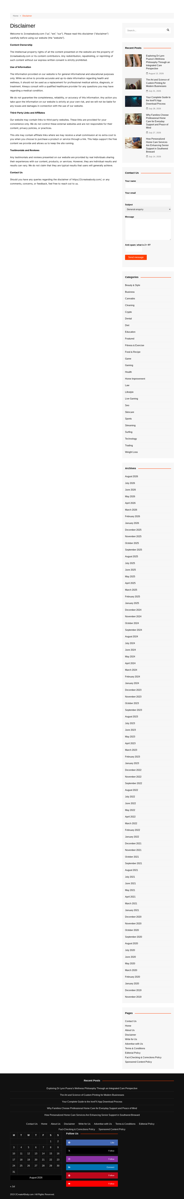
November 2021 (133, 850)
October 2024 (132, 623)
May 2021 (130, 890)
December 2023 (133, 690)
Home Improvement (135, 379)
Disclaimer (130, 1035)
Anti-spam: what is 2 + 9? (138, 245)
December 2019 (133, 990)
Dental (128, 318)
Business (130, 292)
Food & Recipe (132, 352)
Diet (127, 325)
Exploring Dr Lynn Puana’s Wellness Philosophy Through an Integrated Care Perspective (158, 62)
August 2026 (131, 476)
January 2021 (132, 910)
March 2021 (131, 903)
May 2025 (130, 576)
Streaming (130, 425)
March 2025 (131, 590)
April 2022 (130, 816)
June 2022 (130, 803)
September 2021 (133, 863)
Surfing (128, 432)
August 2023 (131, 716)
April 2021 (130, 897)
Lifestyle (129, 392)
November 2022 (133, 777)
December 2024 (133, 610)
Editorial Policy (132, 1053)
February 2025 (132, 596)
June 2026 (130, 490)
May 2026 (130, 496)
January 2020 (132, 983)
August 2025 (131, 556)
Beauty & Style (132, 285)
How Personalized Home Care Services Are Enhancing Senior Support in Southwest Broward (157, 145)
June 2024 (130, 650)
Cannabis (130, 298)
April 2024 (130, 663)
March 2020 (131, 970)
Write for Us (131, 1039)
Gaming (129, 365)
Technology (131, 439)
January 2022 (132, 837)
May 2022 (130, 810)
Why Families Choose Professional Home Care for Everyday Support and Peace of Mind (157, 121)
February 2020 (132, 977)
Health (128, 372)
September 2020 (133, 937)
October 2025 (132, 543)
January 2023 (132, 763)
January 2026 (132, 523)
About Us (130, 1030)
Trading (129, 445)
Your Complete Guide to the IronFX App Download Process (158, 100)
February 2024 (132, 676)
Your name (130, 181)
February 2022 (132, 830)
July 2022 (130, 796)
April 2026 (130, 503)
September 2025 (133, 550)
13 (36, 1153)
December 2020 (133, 917)
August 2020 (131, 943)
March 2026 (131, 510)
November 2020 (133, 923)
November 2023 (133, 696)
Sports (128, 418)
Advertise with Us (134, 1044)
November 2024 (133, 616)
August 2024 (131, 636)
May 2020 (130, 963)
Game (128, 358)
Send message (136, 257)
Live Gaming (131, 398)
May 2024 (130, 656)
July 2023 (130, 723)
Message (129, 217)
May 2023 (130, 736)
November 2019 (133, 997)
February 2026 (132, 516)
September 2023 (133, 710)
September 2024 (133, 630)
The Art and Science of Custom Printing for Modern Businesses (157, 82)
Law (127, 385)
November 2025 (133, 536)
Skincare (129, 412)
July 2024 (130, 643)
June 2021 (130, 883)
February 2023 (132, 756)
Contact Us (130, 1021)
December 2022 (133, 770)
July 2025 (130, 563)
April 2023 (130, 743)
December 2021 (133, 843)
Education (130, 332)
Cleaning (129, 305)
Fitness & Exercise (134, 345)
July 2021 (130, 877)
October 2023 (132, 703)
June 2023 (130, 730)
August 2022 (131, 790)
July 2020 (130, 950)
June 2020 (130, 957)
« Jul (12, 1186)
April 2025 (130, 583)
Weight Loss (131, 452)
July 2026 (130, 483)
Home (128, 1026)
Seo (127, 405)
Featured (129, 338)
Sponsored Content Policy (138, 1062)
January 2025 (132, 603)
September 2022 (133, 783)
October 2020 (132, 930)
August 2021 (131, 870)
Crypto (128, 312)
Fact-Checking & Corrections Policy (143, 1057)
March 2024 (131, 670)
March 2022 (131, 823)
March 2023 (131, 750)
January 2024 (132, 683)
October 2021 (132, 857)
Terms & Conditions (135, 1048)
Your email (130, 193)
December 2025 (133, 530)
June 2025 (130, 570)
